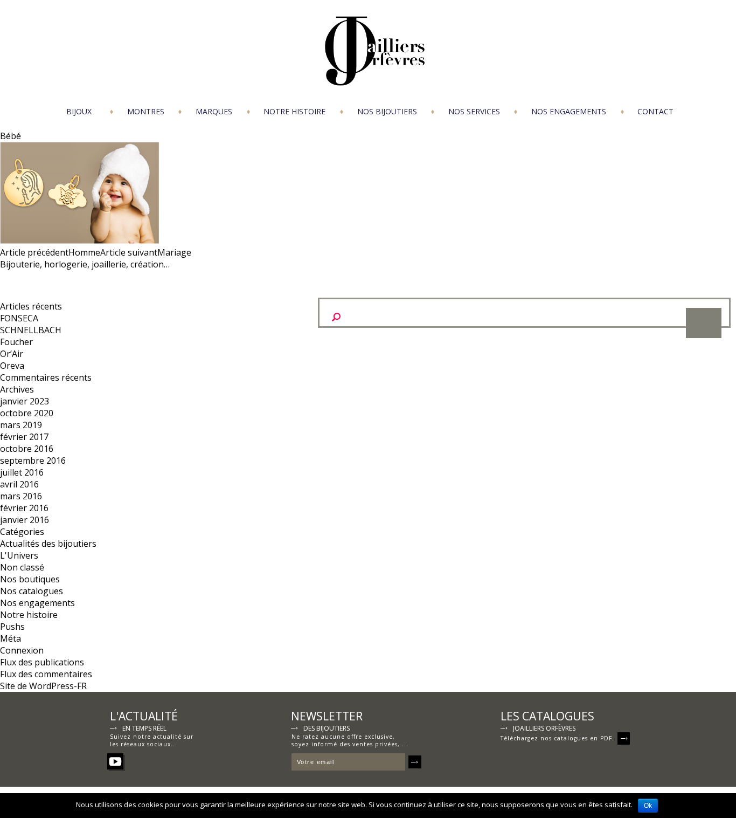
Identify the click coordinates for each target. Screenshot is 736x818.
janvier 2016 (24, 520)
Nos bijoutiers (387, 111)
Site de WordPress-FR (43, 686)
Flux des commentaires (46, 674)
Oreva (12, 366)
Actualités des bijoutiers (48, 543)
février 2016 (24, 508)
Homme (50, 252)
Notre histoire (294, 111)
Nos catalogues (31, 591)
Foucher (16, 342)
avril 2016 (19, 484)
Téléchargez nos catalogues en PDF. (557, 738)
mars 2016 (21, 496)
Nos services (474, 111)
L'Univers (19, 555)
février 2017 (24, 437)
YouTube (115, 761)
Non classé (22, 567)
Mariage (145, 252)
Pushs (12, 627)
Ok (648, 805)
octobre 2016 (26, 449)
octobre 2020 (26, 413)
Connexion (22, 650)
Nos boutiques (30, 579)
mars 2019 (21, 425)
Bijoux (79, 111)
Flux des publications (42, 662)
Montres (145, 111)
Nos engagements (568, 111)
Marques (214, 111)
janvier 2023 (24, 401)
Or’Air (11, 354)
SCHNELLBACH (30, 330)
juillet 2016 (22, 472)
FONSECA (19, 318)
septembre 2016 (33, 460)
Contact (655, 111)
